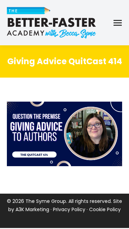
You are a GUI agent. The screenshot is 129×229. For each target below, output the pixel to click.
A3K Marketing (32, 209)
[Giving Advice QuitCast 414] (64, 134)
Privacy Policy (69, 209)
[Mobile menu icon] (117, 23)
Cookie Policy (105, 209)
